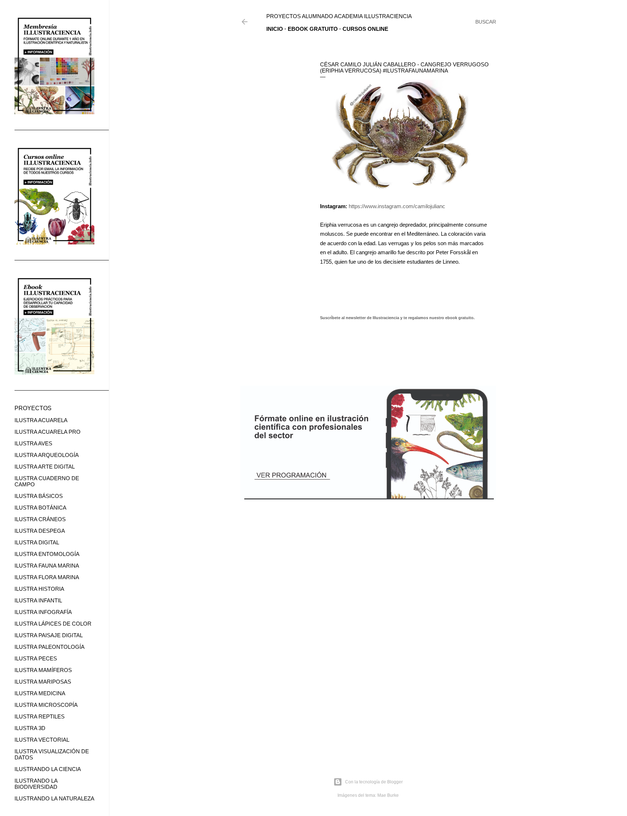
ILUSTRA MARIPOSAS (43, 682)
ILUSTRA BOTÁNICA (40, 507)
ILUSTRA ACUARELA (41, 420)
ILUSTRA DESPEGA (40, 531)
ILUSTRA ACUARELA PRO (48, 432)
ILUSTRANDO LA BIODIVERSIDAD (36, 784)
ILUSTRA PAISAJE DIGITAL (49, 635)
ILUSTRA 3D (30, 728)
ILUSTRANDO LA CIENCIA (48, 769)
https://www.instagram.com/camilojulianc (397, 206)
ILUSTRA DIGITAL (37, 542)
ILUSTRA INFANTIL (38, 600)
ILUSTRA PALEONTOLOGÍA (50, 647)
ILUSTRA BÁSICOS (39, 496)
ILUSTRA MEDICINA (40, 693)
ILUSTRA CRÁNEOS (40, 519)
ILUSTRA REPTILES (40, 716)
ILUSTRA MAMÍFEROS (43, 670)
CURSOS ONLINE (365, 29)
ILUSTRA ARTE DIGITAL (45, 466)
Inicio (274, 29)
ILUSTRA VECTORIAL (42, 740)
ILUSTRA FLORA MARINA (47, 577)
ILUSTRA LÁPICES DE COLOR (53, 624)
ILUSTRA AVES (33, 443)
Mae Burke (388, 795)
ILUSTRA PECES (36, 658)
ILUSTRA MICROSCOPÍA (46, 705)
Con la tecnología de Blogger (374, 781)
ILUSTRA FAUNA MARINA (47, 565)
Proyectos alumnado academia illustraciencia (339, 16)
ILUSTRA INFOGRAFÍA (43, 612)
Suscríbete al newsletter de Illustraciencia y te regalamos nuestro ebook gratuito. (397, 318)
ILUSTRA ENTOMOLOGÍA (47, 554)
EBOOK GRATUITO (313, 29)
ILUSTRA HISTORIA (39, 589)
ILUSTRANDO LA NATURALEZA (54, 798)
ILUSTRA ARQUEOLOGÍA (47, 455)
